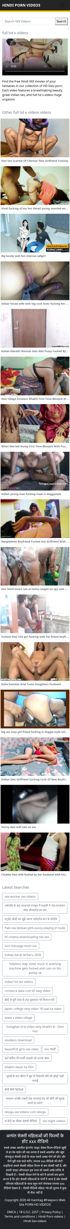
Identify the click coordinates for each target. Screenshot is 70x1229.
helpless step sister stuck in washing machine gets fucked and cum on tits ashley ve (35, 968)
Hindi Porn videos (50, 1216)
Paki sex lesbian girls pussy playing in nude (35, 928)
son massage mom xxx (21, 946)
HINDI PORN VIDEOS (21, 5)
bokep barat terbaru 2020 (23, 955)
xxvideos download (18, 1040)
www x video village (18, 1018)
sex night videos (54, 1121)
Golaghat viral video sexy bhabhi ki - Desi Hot (35, 1029)
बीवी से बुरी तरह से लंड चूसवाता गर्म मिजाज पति (30, 1000)
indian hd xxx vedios (19, 982)
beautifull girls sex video (22, 1049)
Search (61, 21)
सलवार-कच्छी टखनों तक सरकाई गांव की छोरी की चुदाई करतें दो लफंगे (35, 1100)
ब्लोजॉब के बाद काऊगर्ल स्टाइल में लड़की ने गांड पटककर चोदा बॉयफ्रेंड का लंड (35, 907)
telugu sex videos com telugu (25, 1112)
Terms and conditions (19, 1216)
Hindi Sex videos (35, 1221)
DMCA (11, 1212)
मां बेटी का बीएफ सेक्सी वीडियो (21, 1121)
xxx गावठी (50, 1049)
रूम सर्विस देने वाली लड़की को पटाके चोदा (27, 1058)
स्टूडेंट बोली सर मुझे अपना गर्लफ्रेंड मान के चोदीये (31, 919)
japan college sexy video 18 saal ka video (33, 1009)
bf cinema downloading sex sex (27, 937)
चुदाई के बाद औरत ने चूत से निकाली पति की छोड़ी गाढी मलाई (35, 1078)
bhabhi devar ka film (19, 1067)
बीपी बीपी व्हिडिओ (14, 1089)
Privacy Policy (51, 1212)
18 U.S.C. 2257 (28, 1212)
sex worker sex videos (20, 896)
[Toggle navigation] (62, 5)
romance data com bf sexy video (27, 991)
